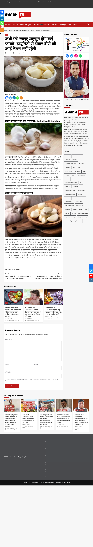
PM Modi (80, 194)
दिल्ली (86, 217)
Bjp (79, 167)
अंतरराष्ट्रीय (67, 209)
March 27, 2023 (19, 53)
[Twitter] (10, 98)
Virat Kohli (79, 205)
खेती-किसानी (25, 406)
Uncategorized (26, 404)
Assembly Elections (70, 163)
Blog (8, 2)
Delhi (73, 175)
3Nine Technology (15, 457)
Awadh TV (81, 163)
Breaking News (9, 406)
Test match (79, 201)
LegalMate (25, 457)
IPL (80, 182)
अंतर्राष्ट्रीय (74, 209)
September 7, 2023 (31, 320)
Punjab (74, 198)
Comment (9, 339)
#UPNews (67, 156)
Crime (7, 408)
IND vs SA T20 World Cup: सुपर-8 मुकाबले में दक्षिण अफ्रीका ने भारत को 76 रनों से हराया (28, 418)
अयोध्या (86, 209)
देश (4, 2)
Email (36, 364)
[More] (21, 98)
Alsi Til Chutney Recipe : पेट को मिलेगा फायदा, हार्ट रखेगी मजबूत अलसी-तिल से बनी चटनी (48, 276)
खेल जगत (32, 2)
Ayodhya (67, 167)
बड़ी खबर (44, 2)
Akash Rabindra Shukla (12, 428)
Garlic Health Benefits (14, 269)
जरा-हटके (12, 408)
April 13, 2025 (44, 428)
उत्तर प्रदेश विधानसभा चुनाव (70, 217)
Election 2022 (81, 175)
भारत (66, 220)
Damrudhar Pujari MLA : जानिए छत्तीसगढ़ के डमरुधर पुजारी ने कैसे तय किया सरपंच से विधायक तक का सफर (63, 418)
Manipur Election (70, 190)
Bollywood (68, 171)
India (73, 178)
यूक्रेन (76, 220)
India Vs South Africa (71, 182)
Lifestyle (50, 2)
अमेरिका (80, 209)
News (33, 402)
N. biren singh (81, 190)
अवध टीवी (67, 213)
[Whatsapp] (17, 98)
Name (7, 364)
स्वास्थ (55, 2)
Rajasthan (82, 198)
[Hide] (0, 33)
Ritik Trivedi (9, 53)
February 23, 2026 (28, 426)
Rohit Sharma (69, 201)
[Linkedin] (14, 98)
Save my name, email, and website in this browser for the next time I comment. (32, 380)
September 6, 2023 (51, 318)
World (33, 404)
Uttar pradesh (69, 205)
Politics (67, 198)
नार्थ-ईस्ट (13, 2)
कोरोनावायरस (80, 217)
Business (42, 410)
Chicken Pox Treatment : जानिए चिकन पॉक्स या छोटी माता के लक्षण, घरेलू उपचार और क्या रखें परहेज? (33, 312)
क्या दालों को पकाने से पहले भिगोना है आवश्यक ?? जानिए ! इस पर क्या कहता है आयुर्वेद (18, 276)
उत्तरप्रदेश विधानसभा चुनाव (83, 213)
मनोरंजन (19, 2)
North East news (70, 194)
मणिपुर (71, 220)
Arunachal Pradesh (70, 159)
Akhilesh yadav (77, 156)
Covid (84, 171)
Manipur (75, 186)
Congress (77, 171)
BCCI (74, 167)
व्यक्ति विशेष (64, 410)
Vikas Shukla (27, 424)
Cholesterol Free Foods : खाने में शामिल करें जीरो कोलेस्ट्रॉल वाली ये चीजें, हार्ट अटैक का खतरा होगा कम (13, 312)
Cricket (67, 175)
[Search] (88, 24)
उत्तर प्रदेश (25, 2)
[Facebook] (7, 98)
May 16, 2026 (10, 430)
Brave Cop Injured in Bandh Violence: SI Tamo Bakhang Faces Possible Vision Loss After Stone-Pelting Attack (11, 420)
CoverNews (58, 482)
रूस (80, 220)
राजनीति (38, 2)
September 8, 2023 (11, 320)
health (67, 178)
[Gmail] (2, 26)
